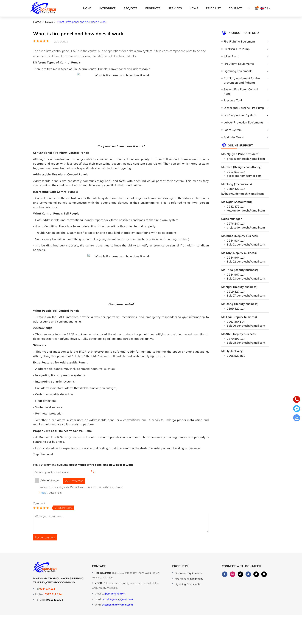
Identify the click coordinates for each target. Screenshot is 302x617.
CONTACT (235, 8)
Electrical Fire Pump (237, 49)
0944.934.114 (236, 240)
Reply (43, 492)
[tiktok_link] (240, 574)
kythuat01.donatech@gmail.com (242, 193)
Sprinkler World (234, 137)
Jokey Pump (231, 56)
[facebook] (225, 574)
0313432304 (55, 599)
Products (180, 566)
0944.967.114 (236, 274)
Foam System (233, 130)
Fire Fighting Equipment (239, 41)
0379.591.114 (236, 338)
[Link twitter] (256, 574)
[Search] (249, 8)
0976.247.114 (236, 223)
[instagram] (232, 574)
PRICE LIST (213, 8)
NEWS (194, 8)
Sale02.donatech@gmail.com (246, 261)
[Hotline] (296, 400)
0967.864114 (236, 321)
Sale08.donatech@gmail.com (246, 342)
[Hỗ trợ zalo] (296, 418)
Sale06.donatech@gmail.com (246, 325)
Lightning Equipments (238, 71)
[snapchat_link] (248, 574)
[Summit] (92, 471)
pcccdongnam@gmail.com (244, 175)
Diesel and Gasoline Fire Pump (244, 108)
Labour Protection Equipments (243, 122)
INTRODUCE (107, 8)
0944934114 (47, 588)
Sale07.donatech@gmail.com (246, 295)
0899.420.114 (236, 188)
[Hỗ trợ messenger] (296, 409)
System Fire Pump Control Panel (241, 91)
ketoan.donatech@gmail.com (246, 210)
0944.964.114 (236, 257)
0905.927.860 (236, 355)
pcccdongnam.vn (115, 593)
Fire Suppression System (240, 115)
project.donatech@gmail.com (246, 158)
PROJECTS (130, 8)
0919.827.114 (236, 291)
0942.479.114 (236, 206)
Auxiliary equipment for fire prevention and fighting (242, 80)
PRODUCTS (152, 8)
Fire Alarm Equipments (239, 64)
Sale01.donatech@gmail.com (246, 244)
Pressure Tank (233, 100)
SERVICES (175, 8)
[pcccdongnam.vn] (43, 8)
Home (87, 8)
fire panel (46, 454)
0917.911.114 (236, 171)
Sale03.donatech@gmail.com (246, 278)
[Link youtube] (264, 574)
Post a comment (45, 537)
